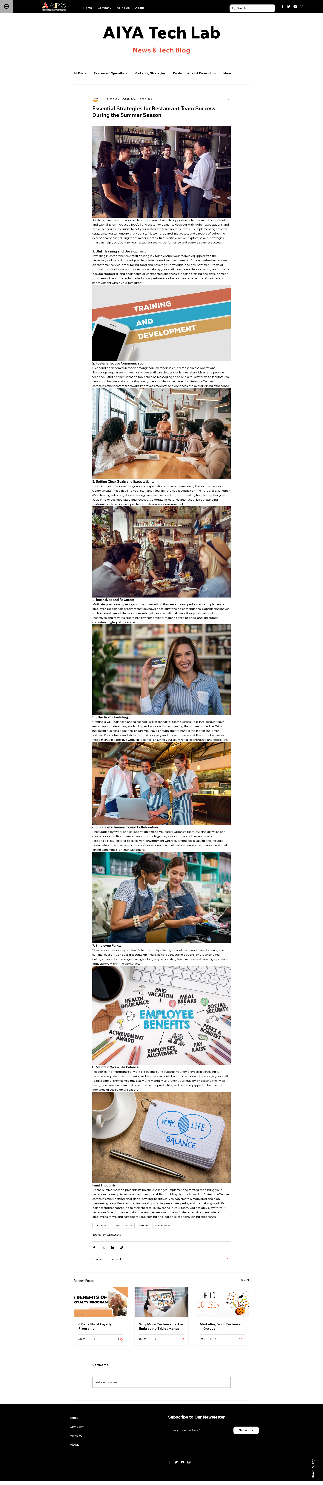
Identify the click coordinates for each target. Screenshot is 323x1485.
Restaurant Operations (110, 73)
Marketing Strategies (150, 73)
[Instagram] (301, 6)
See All (245, 1280)
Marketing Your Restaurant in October (222, 1326)
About (74, 1444)
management (163, 1225)
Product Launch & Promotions (194, 73)
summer (144, 1225)
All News (76, 1435)
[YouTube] (295, 6)
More (227, 73)
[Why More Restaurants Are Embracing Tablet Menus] (162, 1302)
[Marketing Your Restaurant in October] (222, 1302)
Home (74, 1417)
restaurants (102, 1225)
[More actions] (228, 99)
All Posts (80, 73)
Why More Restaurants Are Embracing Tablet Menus (161, 1326)
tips (117, 1225)
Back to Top (313, 1468)
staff (129, 1225)
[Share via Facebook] (94, 1247)
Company (77, 1426)
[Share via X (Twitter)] (103, 1247)
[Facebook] (282, 6)
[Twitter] (289, 6)
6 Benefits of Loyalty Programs (95, 1326)
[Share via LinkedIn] (112, 1247)
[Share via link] (121, 1247)
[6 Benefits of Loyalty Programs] (101, 1302)
